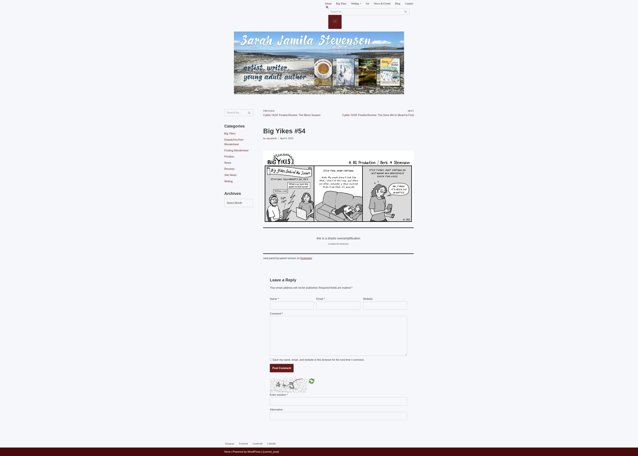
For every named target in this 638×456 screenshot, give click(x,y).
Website (368, 298)
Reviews (229, 168)
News (227, 162)
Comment (276, 313)
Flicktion (229, 156)
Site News (230, 175)
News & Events (382, 3)
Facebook (243, 443)
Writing (228, 181)
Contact (409, 3)
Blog (397, 3)
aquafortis (271, 138)
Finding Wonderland (236, 150)
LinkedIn (271, 443)
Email (320, 298)
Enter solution (279, 394)
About (328, 3)
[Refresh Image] (311, 381)
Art (367, 3)
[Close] (335, 22)
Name (274, 298)
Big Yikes (341, 3)
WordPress (254, 451)
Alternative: (276, 409)
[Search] (369, 7)
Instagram (306, 258)
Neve (227, 451)
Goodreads (258, 443)
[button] (360, 3)
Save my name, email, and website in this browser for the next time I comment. (318, 359)
